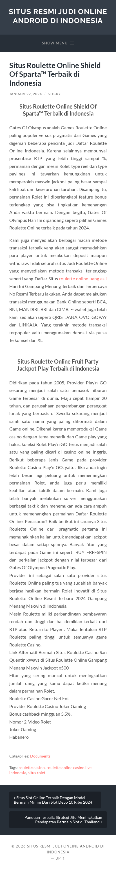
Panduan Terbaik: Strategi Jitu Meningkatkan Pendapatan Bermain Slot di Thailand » (63, 819)
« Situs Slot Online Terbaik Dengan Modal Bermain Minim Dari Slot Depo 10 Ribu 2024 (53, 799)
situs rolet (36, 772)
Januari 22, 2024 (25, 94)
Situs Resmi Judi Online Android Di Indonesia (58, 16)
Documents (40, 756)
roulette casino (32, 767)
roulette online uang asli (83, 278)
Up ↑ (60, 858)
